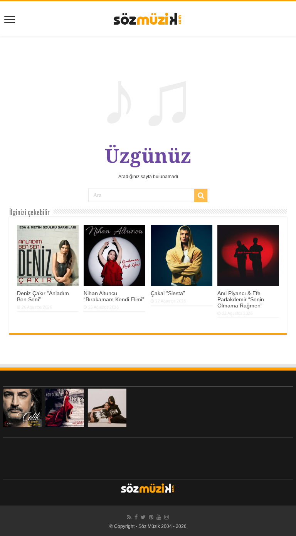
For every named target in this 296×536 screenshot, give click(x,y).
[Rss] (129, 517)
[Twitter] (143, 517)
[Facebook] (136, 517)
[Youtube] (159, 517)
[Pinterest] (151, 517)
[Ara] (200, 195)
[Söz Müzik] (148, 18)
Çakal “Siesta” (168, 293)
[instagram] (166, 517)
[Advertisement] (148, 456)
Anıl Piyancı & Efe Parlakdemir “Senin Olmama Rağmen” (240, 299)
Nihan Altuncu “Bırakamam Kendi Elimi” (114, 296)
